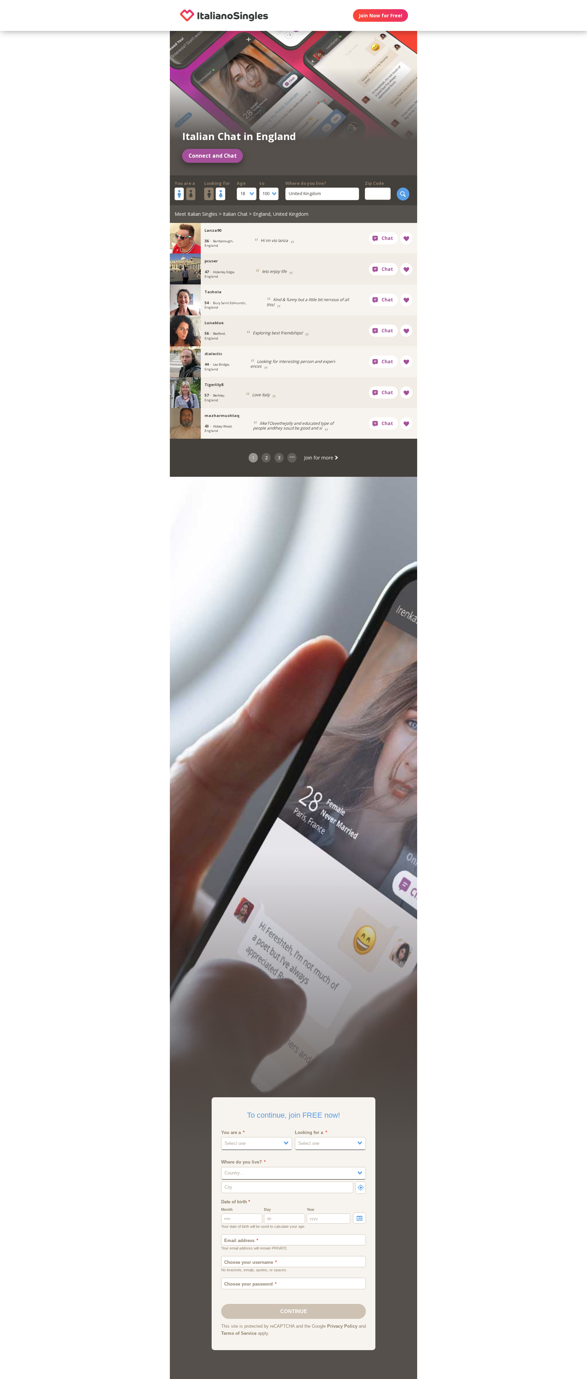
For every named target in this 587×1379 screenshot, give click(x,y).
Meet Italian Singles (196, 214)
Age (241, 183)
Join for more (319, 457)
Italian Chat (235, 214)
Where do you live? (305, 183)
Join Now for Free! (380, 15)
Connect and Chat (213, 155)
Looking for (217, 183)
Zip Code (374, 183)
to (261, 183)
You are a (185, 183)
